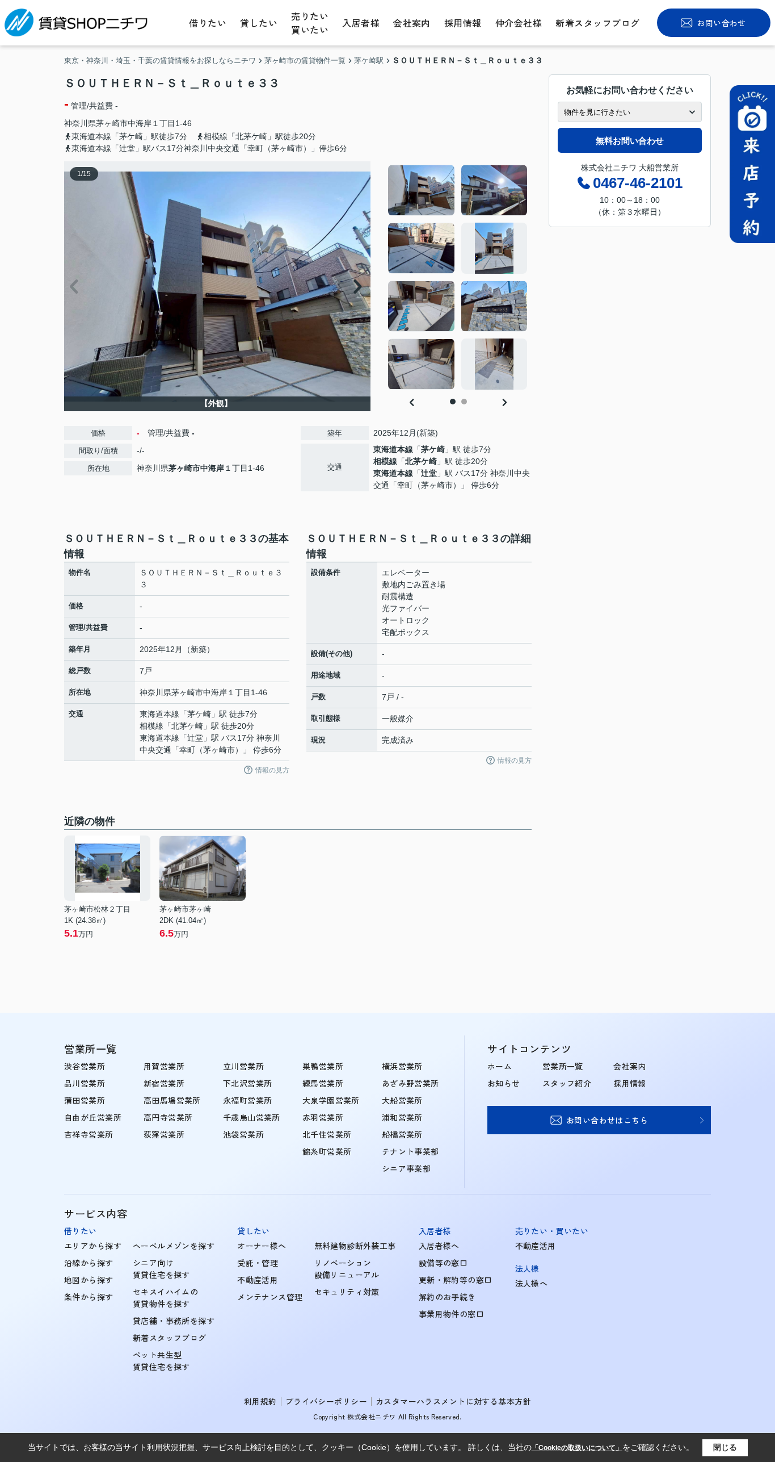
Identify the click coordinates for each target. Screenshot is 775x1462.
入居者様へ (439, 1245)
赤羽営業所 (322, 1117)
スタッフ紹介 (567, 1083)
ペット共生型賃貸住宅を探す (161, 1360)
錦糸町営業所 (327, 1151)
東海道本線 (393, 449)
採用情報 (463, 23)
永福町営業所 (247, 1100)
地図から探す (88, 1279)
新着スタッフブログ (597, 23)
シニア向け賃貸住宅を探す (161, 1268)
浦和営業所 (402, 1117)
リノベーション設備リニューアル (347, 1268)
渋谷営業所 (84, 1066)
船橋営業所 (402, 1134)
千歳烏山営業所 (251, 1117)
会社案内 (412, 23)
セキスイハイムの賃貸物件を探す (165, 1297)
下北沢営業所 (247, 1083)
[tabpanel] (458, 277)
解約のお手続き (447, 1296)
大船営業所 (402, 1100)
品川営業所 (84, 1083)
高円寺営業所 (168, 1117)
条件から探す (88, 1296)
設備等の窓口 (443, 1262)
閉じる (725, 1447)
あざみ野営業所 (410, 1083)
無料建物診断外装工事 (355, 1245)
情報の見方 (272, 770)
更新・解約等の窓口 (455, 1279)
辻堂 (429, 473)
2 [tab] (464, 401)
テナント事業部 (410, 1151)
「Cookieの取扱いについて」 (577, 1448)
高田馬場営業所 (172, 1100)
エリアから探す (92, 1245)
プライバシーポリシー (326, 1401)
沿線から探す (88, 1262)
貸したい (258, 23)
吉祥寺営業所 (88, 1134)
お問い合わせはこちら (607, 1120)
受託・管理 (257, 1262)
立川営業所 (243, 1066)
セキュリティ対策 (347, 1291)
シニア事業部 (406, 1168)
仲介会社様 (518, 23)
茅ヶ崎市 (112, 123)
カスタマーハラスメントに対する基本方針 (453, 1401)
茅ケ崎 (433, 449)
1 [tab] (453, 401)
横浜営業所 (402, 1066)
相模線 (385, 461)
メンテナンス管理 (269, 1296)
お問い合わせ (721, 22)
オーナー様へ (262, 1245)
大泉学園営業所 (331, 1100)
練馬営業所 (322, 1083)
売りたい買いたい (309, 22)
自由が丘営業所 (92, 1117)
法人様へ (531, 1283)
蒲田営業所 (84, 1100)
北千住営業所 (327, 1134)
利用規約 (260, 1401)
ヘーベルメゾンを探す (173, 1245)
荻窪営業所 (164, 1134)
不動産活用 (257, 1279)
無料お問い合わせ (630, 140)
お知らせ (503, 1083)
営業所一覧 (562, 1066)
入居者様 (361, 23)
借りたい (207, 23)
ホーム (499, 1066)
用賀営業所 (164, 1066)
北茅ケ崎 (421, 461)
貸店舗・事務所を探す (173, 1320)
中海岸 (139, 123)
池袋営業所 (243, 1134)
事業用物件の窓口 (451, 1313)
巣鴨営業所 (322, 1066)
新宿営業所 (164, 1083)
